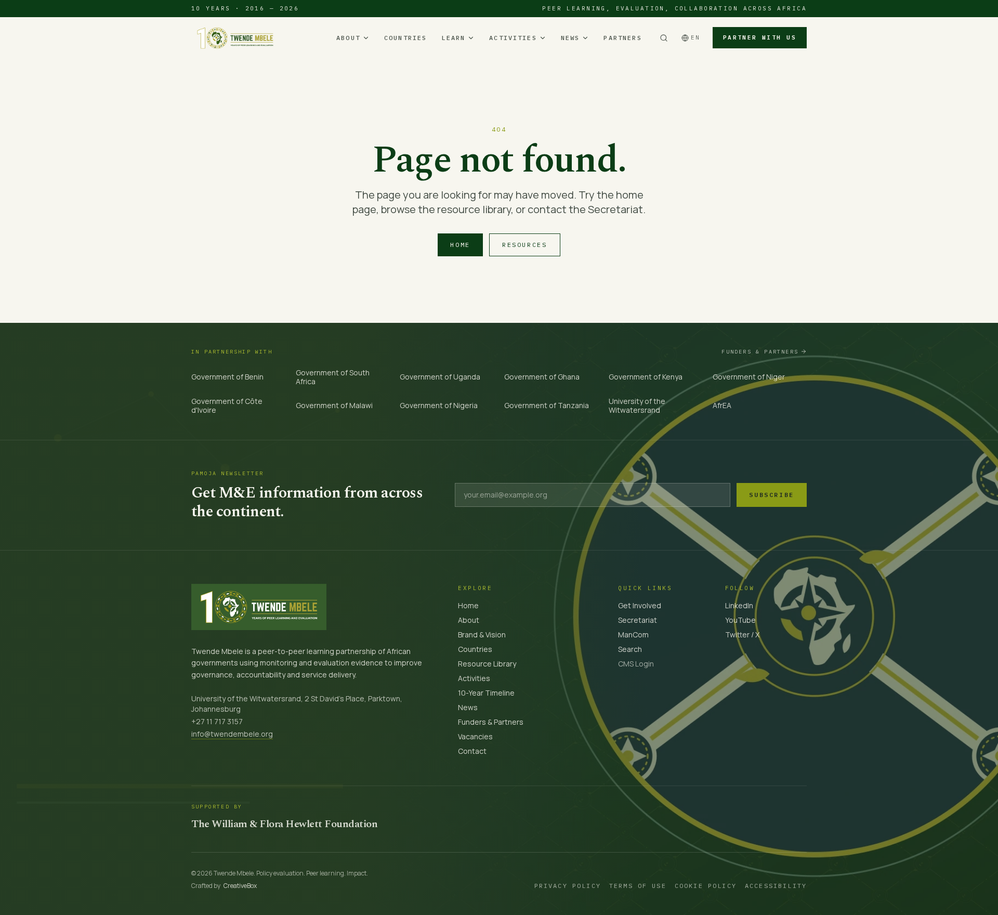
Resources (524, 245)
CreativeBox (240, 886)
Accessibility (776, 886)
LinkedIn (739, 605)
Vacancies (475, 736)
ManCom (633, 634)
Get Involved (639, 605)
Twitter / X (742, 634)
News (570, 38)
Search (630, 649)
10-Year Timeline (486, 693)
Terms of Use (637, 886)
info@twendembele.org (232, 734)
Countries (405, 38)
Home (460, 245)
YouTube (740, 620)
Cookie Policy (706, 886)
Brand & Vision (482, 634)
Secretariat (637, 620)
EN (695, 37)
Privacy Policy (567, 886)
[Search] (663, 38)
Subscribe (771, 495)
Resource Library (487, 664)
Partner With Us (759, 37)
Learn (453, 38)
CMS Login (636, 664)
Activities (513, 38)
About (348, 38)
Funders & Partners (759, 351)
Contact (472, 751)
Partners (622, 38)
